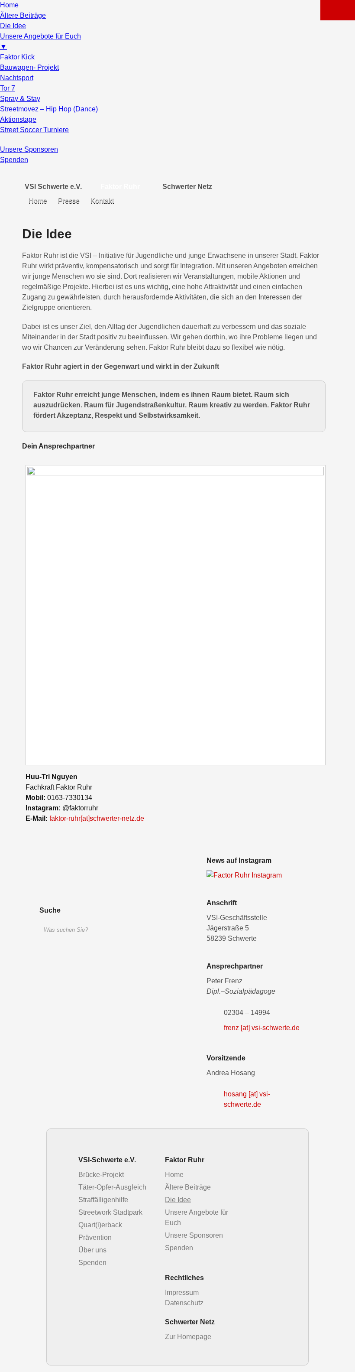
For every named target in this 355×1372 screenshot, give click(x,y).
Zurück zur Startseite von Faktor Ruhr (87, 877)
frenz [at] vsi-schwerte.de (262, 1027)
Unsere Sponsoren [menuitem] (29, 149)
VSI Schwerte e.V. (53, 186)
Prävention (95, 1237)
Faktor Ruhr (120, 186)
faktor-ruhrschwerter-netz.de (96, 818)
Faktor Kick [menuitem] (17, 57)
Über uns (92, 1250)
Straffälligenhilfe (103, 1199)
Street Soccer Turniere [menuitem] (34, 129)
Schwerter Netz (187, 186)
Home (38, 201)
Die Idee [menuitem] (13, 25)
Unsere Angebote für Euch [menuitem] (40, 41)
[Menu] (337, 10)
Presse (69, 201)
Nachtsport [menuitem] (16, 77)
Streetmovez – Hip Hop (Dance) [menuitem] (49, 109)
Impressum (182, 1292)
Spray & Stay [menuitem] (20, 98)
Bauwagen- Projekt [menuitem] (29, 67)
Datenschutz (184, 1303)
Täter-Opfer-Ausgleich (112, 1187)
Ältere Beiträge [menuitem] (23, 15)
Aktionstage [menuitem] (18, 119)
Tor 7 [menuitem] (7, 88)
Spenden (92, 1262)
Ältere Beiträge (188, 1187)
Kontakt (102, 201)
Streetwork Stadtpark (110, 1212)
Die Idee (178, 1199)
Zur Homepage (188, 1336)
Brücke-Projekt (101, 1174)
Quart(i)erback (100, 1225)
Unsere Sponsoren (194, 1235)
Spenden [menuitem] (14, 159)
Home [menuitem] (9, 5)
